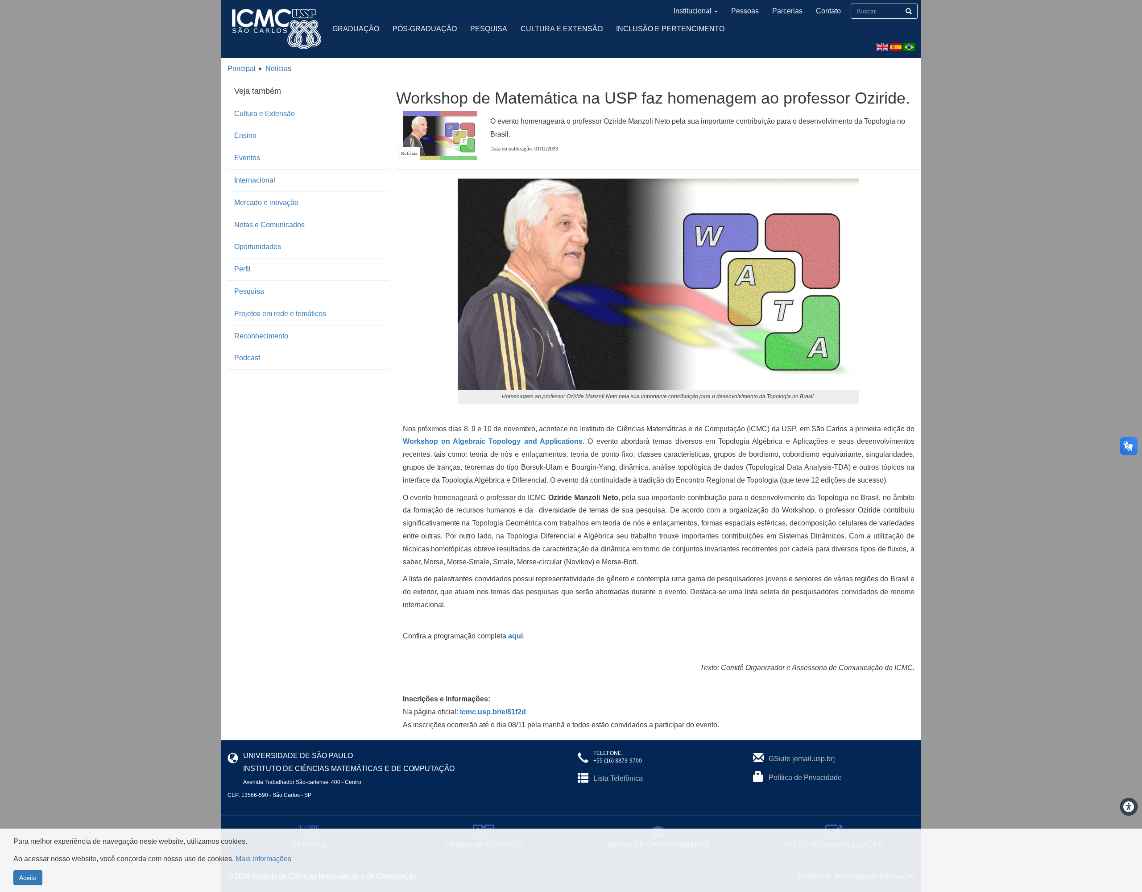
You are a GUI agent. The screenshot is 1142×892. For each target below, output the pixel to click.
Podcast (247, 358)
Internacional (254, 180)
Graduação (355, 29)
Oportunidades (257, 246)
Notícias (278, 68)
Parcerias (787, 11)
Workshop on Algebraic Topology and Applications (493, 441)
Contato (828, 11)
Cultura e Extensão (562, 29)
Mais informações (263, 859)
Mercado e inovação (266, 202)
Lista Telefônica (618, 778)
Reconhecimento (261, 336)
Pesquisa (488, 29)
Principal (242, 68)
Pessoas (745, 11)
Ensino (245, 135)
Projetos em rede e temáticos (280, 313)
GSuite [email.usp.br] (802, 759)
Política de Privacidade (805, 777)
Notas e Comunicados (269, 225)
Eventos (247, 158)
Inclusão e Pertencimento (670, 29)
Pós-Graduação (425, 29)
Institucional (693, 11)
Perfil (242, 269)
